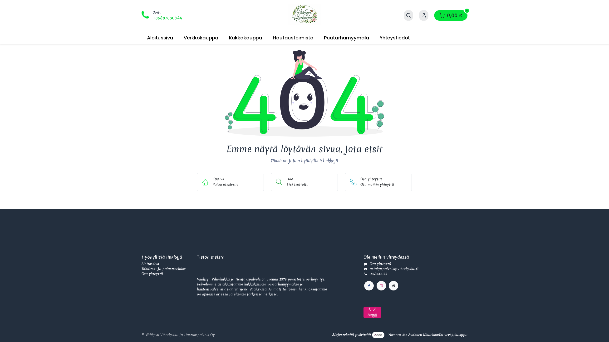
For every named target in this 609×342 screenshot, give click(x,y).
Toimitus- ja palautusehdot (164, 268)
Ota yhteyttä (152, 273)
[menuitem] (160, 37)
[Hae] (408, 15)
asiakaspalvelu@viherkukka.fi (394, 268)
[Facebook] (369, 285)
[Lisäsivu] (393, 285)
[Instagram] (381, 285)
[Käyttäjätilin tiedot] (423, 15)
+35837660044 (167, 18)
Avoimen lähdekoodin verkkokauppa (437, 334)
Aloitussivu (150, 263)
